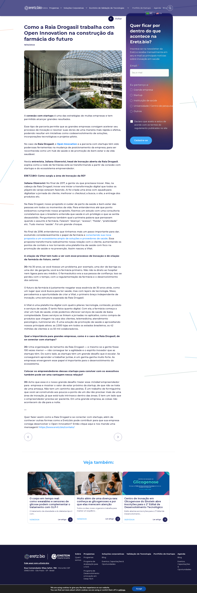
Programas (88, 557)
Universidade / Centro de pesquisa (153, 106)
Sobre (45, 8)
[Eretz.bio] (33, 8)
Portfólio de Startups (141, 8)
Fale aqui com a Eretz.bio (36, 563)
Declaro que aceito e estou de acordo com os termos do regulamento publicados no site (150, 124)
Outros (138, 111)
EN (160, 13)
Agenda (157, 8)
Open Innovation (67, 144)
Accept (139, 589)
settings (121, 590)
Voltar (118, 18)
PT (151, 13)
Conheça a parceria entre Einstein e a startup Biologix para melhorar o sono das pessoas (118, 437)
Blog (165, 8)
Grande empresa (143, 89)
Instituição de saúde (145, 100)
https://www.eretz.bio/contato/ (57, 427)
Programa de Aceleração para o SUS (91, 564)
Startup (138, 95)
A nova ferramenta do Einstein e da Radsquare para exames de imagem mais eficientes (28, 437)
